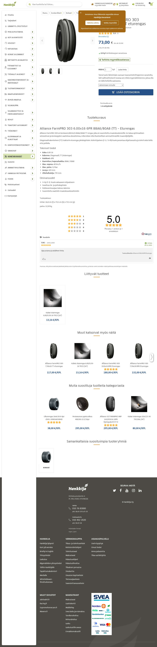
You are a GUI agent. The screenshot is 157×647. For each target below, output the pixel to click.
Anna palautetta (98, 551)
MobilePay (70, 607)
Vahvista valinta (93, 23)
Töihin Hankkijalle (47, 567)
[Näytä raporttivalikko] (150, 258)
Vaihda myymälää (110, 23)
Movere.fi (43, 611)
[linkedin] (141, 490)
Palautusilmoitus (72, 563)
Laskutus (43, 559)
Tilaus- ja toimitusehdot (75, 543)
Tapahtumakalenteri (48, 571)
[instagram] (134, 490)
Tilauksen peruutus (73, 567)
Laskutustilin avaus (73, 627)
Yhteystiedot (45, 555)
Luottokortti (71, 603)
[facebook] (121, 490)
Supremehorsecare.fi (48, 607)
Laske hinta (122, 69)
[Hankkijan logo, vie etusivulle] (10, 3)
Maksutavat (70, 555)
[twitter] (115, 490)
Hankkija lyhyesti (47, 543)
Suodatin (46, 237)
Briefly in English (46, 551)
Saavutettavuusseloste (75, 583)
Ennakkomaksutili (73, 631)
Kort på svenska (46, 547)
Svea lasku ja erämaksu (75, 611)
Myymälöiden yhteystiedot (51, 563)
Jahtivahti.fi (44, 599)
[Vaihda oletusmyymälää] (114, 4)
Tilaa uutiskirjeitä (98, 555)
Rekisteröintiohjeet (73, 547)
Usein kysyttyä (97, 543)
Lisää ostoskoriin (128, 92)
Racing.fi (43, 603)
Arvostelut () (103, 36)
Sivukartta (70, 571)
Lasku (68, 623)
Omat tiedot (96, 547)
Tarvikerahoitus (72, 615)
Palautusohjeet (72, 559)
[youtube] (127, 490)
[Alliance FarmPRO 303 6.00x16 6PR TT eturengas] (67, 40)
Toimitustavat (71, 551)
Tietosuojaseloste (73, 579)
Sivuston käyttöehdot (74, 575)
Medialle (43, 575)
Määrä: (101, 69)
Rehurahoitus (71, 619)
